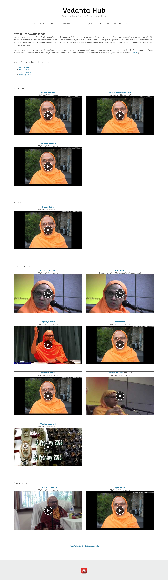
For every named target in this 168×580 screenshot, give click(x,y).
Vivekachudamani (48, 424)
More (128, 24)
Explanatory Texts (26, 72)
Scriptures (53, 24)
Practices (66, 24)
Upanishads (24, 67)
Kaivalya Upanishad (48, 143)
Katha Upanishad (48, 92)
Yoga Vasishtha (120, 487)
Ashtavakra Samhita (48, 487)
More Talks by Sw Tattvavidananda (84, 546)
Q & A (89, 24)
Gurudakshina (103, 24)
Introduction (38, 24)
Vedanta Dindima (48, 373)
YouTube (117, 24)
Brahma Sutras (25, 69)
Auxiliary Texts (25, 74)
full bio (135, 53)
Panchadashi (120, 321)
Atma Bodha (120, 270)
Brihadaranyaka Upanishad (119, 92)
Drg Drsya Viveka (48, 321)
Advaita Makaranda (48, 270)
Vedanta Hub (84, 10)
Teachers (78, 24)
